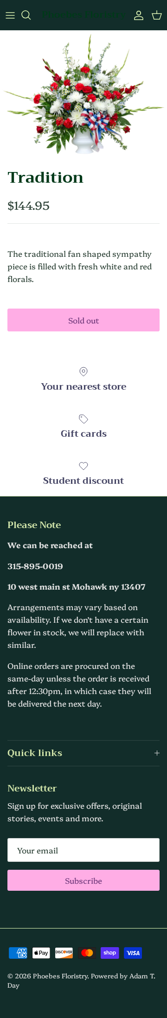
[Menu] (10, 15)
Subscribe (83, 880)
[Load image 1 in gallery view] (83, 97)
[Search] (30, 15)
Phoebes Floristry (60, 975)
